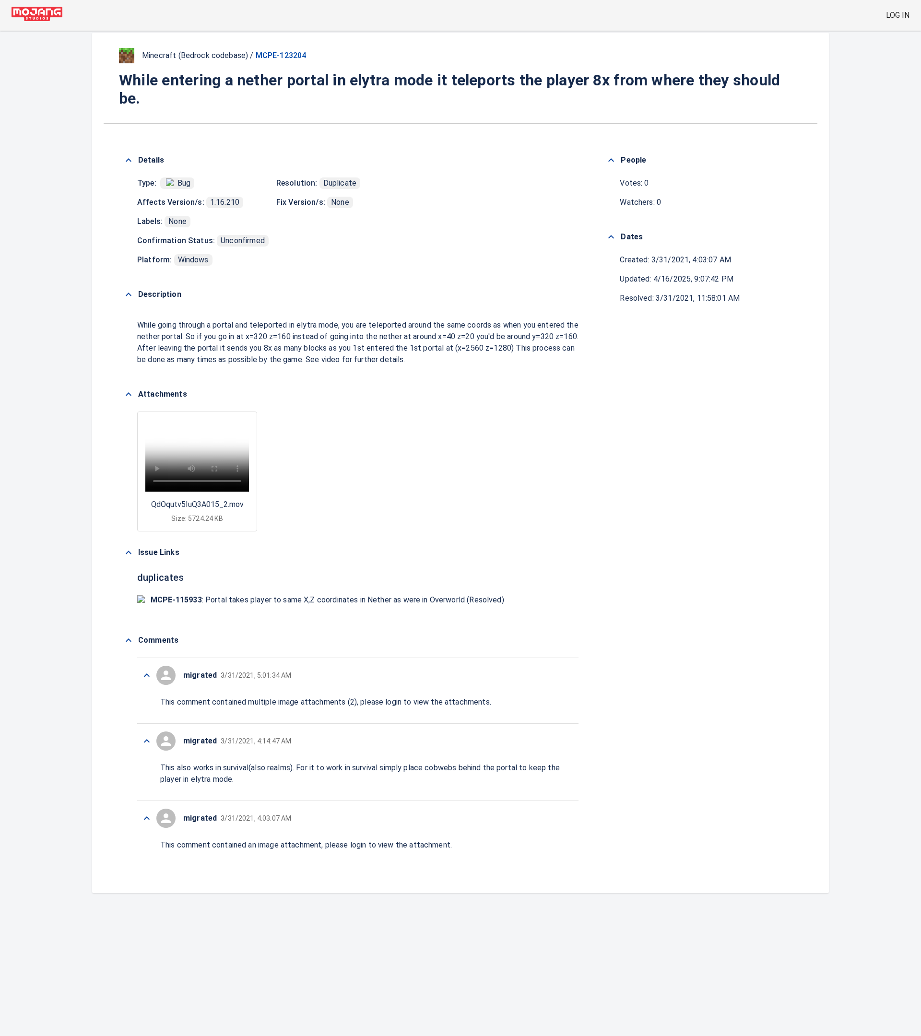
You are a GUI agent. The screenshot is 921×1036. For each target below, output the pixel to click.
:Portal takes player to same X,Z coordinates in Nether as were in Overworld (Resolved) (327, 599)
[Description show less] (128, 294)
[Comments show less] (128, 640)
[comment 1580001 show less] (146, 675)
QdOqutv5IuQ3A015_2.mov (197, 504)
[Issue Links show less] (128, 552)
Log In (897, 15)
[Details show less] (128, 160)
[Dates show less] (611, 237)
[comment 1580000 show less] (146, 741)
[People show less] (611, 160)
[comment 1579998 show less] (146, 818)
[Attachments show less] (128, 394)
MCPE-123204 (281, 55)
